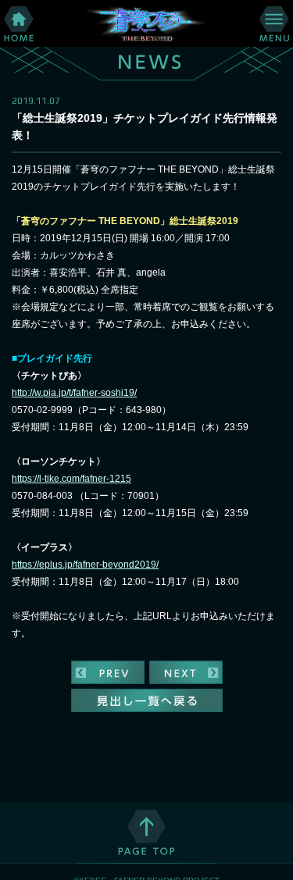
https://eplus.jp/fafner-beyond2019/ (85, 564)
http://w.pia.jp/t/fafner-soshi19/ (74, 392)
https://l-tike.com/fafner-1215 (71, 478)
